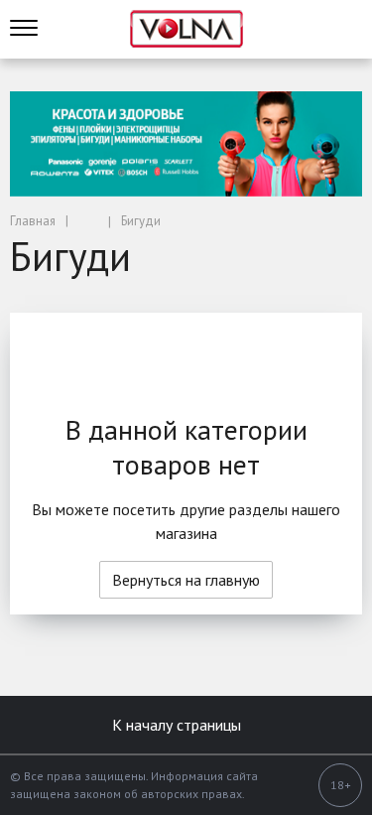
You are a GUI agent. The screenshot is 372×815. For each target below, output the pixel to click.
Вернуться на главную (186, 580)
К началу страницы (178, 725)
